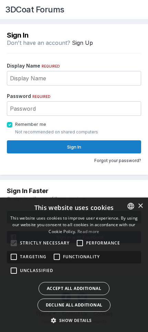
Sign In (74, 147)
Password (29, 96)
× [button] (140, 206)
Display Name (33, 66)
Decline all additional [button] (74, 305)
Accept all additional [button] (74, 288)
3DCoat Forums (34, 9)
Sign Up (82, 42)
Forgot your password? (117, 160)
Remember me (30, 124)
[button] (74, 320)
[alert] (74, 265)
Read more (88, 231)
